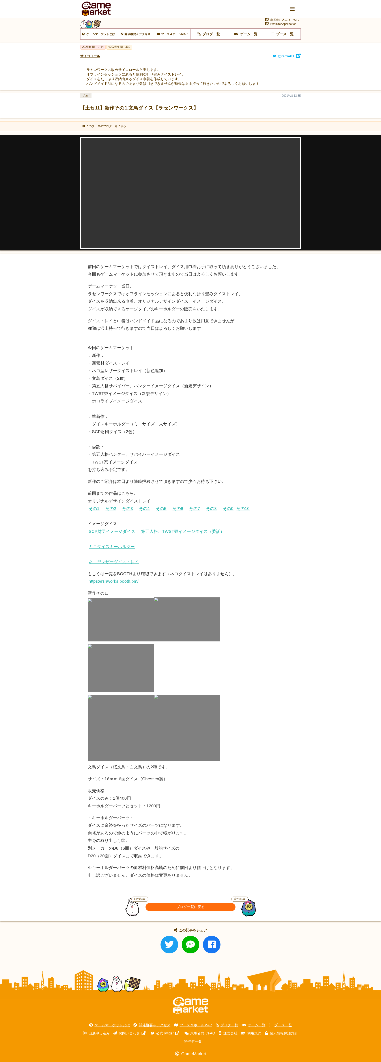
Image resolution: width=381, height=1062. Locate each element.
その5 (161, 508)
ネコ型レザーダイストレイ (114, 562)
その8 (211, 508)
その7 (194, 508)
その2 (110, 508)
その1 (94, 508)
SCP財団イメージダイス (112, 531)
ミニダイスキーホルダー (112, 546)
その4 (144, 508)
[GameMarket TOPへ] (190, 1005)
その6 (177, 508)
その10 (243, 508)
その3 (127, 508)
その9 (228, 508)
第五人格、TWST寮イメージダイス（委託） (182, 531)
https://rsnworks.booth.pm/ (113, 581)
